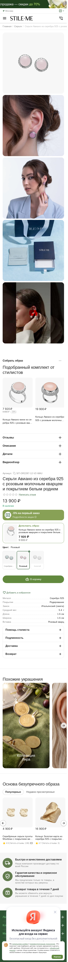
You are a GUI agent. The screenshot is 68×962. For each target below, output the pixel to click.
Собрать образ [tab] (13, 360)
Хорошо (57, 957)
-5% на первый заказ (26, 513)
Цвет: (6, 547)
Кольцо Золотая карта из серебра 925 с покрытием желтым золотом (49, 838)
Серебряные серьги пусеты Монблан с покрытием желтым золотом (18, 838)
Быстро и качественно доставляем (38, 859)
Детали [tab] (7, 454)
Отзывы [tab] (8, 437)
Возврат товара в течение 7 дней (37, 889)
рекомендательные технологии (42, 944)
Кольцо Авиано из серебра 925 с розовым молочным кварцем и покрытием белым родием (49, 418)
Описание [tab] (9, 445)
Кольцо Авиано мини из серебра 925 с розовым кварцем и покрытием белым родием (17, 421)
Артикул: (7, 473)
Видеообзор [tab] (11, 462)
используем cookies (20, 944)
